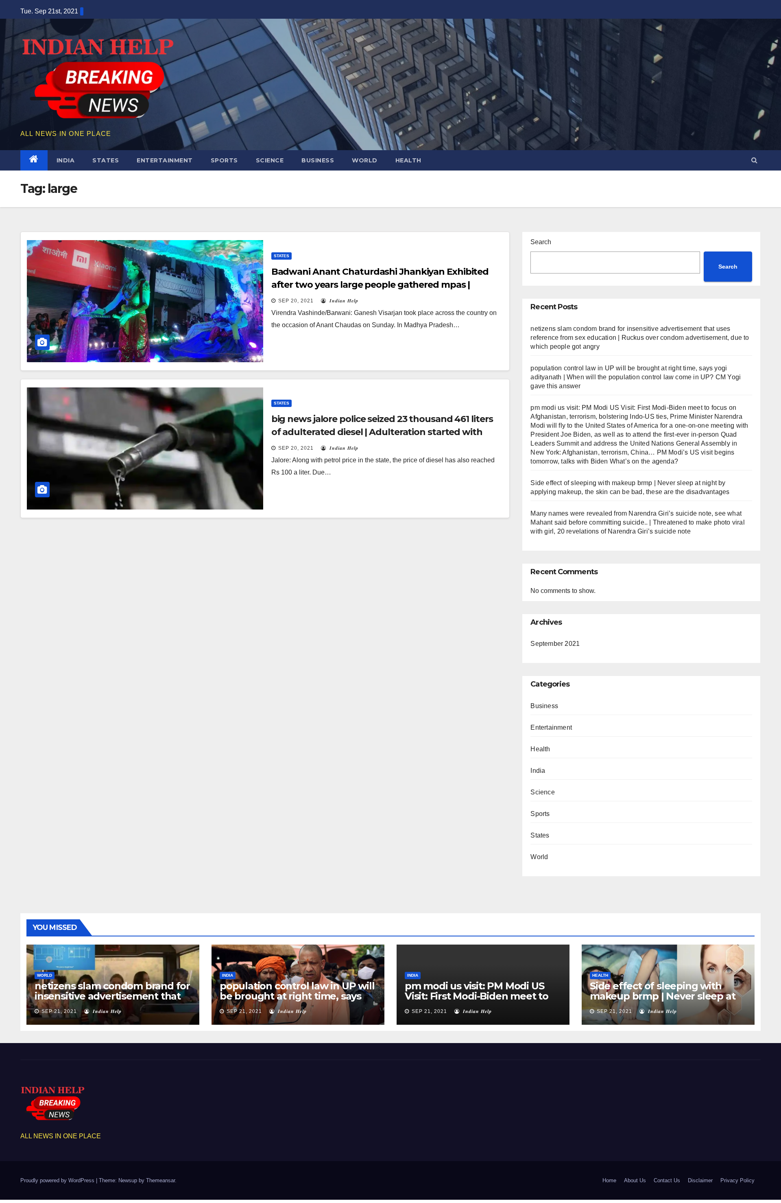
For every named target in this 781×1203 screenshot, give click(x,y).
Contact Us (667, 1180)
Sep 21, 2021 (59, 1011)
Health (408, 160)
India (66, 160)
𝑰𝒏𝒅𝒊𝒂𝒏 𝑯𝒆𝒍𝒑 (343, 301)
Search (540, 241)
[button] (754, 160)
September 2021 (555, 643)
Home (609, 1180)
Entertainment (165, 160)
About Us (635, 1180)
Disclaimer (700, 1180)
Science (270, 160)
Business (317, 160)
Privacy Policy (737, 1180)
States (105, 160)
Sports (224, 160)
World (364, 160)
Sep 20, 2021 (296, 301)
